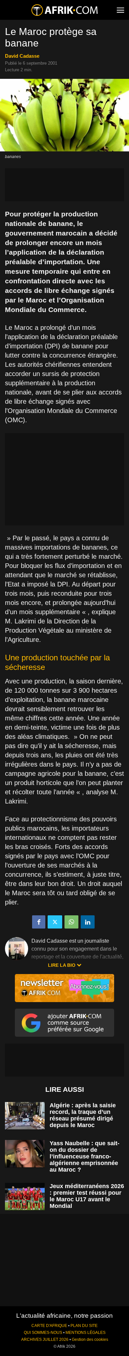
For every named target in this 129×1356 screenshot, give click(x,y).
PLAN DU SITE (84, 1325)
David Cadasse (22, 56)
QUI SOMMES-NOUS (43, 1332)
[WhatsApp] (71, 922)
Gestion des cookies (90, 1339)
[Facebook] (38, 922)
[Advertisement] (64, 184)
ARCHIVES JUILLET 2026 (44, 1339)
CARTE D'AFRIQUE (49, 1325)
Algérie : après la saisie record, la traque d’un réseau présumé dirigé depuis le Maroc (83, 1115)
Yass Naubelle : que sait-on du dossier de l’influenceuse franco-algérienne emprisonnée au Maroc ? (84, 1156)
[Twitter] (55, 922)
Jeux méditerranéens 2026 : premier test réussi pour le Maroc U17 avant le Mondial (87, 1196)
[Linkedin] (88, 922)
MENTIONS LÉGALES (85, 1332)
